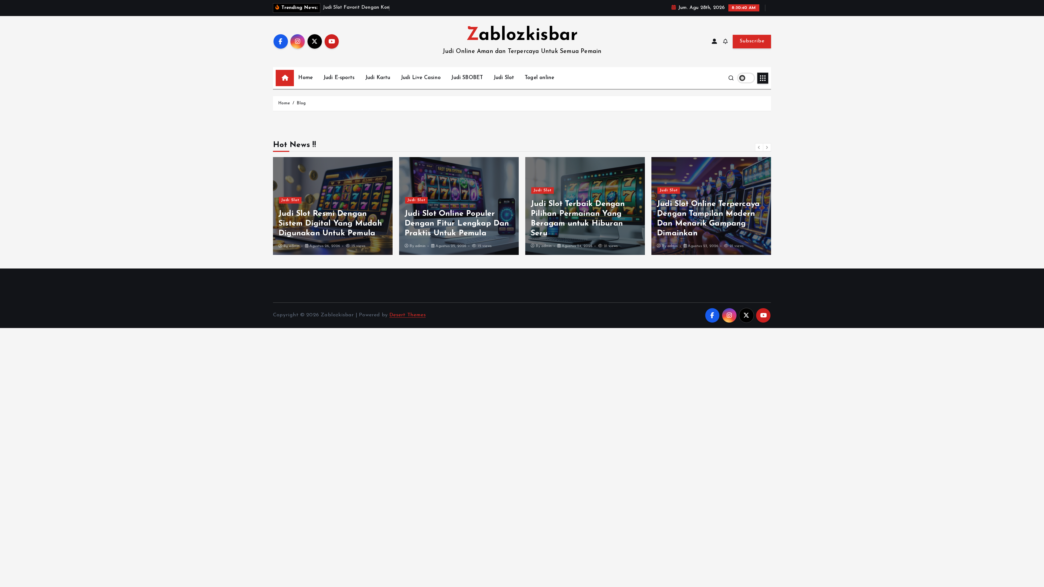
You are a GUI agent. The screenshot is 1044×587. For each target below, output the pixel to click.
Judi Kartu (377, 77)
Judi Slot (503, 77)
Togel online (539, 77)
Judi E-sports (339, 77)
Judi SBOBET (467, 77)
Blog (301, 103)
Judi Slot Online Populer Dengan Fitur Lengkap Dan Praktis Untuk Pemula (330, 223)
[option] (333, 206)
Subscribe (751, 41)
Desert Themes (407, 315)
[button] (759, 147)
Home (305, 77)
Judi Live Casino (421, 77)
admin (294, 246)
